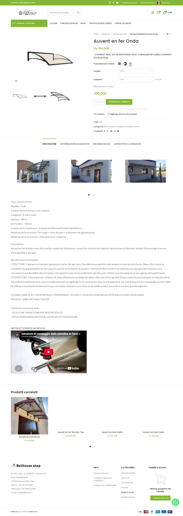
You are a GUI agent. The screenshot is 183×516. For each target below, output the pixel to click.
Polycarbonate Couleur (104, 63)
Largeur (97, 71)
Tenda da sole (127, 482)
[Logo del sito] (28, 12)
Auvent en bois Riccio (29, 437)
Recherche (78, 12)
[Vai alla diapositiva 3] (94, 194)
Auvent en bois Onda (153, 432)
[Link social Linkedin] (114, 131)
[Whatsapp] (175, 502)
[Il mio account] (153, 12)
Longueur (98, 79)
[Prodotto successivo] (170, 34)
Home (96, 34)
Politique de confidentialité (105, 485)
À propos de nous (101, 473)
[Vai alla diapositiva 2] (91, 194)
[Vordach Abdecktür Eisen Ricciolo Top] (71, 413)
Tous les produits (128, 473)
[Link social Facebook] (109, 3)
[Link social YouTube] (117, 3)
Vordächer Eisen (120, 34)
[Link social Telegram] (118, 131)
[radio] (119, 63)
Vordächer (105, 34)
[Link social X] (108, 131)
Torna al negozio (160, 498)
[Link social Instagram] (113, 3)
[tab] (49, 142)
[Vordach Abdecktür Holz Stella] (112, 413)
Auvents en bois (128, 497)
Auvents (124, 487)
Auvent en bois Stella (112, 432)
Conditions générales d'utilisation (103, 479)
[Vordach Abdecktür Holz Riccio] (29, 415)
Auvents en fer (127, 492)
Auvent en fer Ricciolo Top (71, 432)
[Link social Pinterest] (111, 131)
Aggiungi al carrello (119, 102)
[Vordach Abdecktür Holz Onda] (153, 413)
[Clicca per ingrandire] (16, 81)
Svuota (159, 79)
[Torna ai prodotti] (167, 34)
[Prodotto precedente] (164, 34)
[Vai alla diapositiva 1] (89, 194)
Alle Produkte (109, 126)
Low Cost (125, 478)
